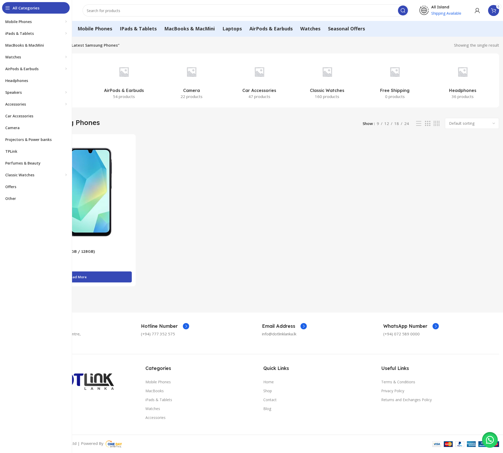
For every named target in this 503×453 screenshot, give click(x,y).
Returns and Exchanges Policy (406, 399)
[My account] (477, 10)
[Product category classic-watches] (327, 80)
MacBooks (154, 390)
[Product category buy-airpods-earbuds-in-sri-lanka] (124, 80)
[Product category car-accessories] (259, 80)
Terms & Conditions (398, 381)
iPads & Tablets (158, 399)
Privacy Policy (392, 390)
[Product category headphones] (462, 80)
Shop (267, 390)
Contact (270, 399)
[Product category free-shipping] (395, 80)
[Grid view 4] (437, 123)
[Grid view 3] (427, 123)
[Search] (403, 10)
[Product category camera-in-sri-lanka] (191, 80)
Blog (267, 408)
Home (268, 381)
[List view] (418, 123)
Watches (152, 408)
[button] (490, 440)
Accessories (155, 417)
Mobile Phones (158, 381)
